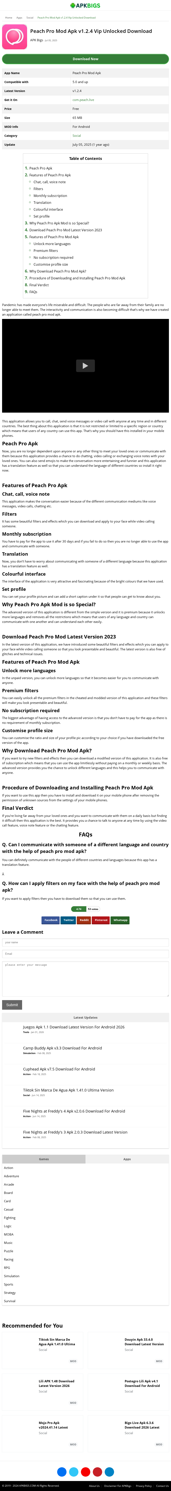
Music (8, 1243)
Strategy (10, 1293)
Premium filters (46, 250)
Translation (42, 202)
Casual (8, 1209)
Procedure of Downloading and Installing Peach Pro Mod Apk (77, 278)
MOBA (9, 1234)
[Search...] (155, 3)
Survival (9, 1301)
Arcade (9, 1184)
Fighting (9, 1218)
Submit (12, 1005)
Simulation (11, 1276)
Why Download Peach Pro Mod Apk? (57, 271)
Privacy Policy (144, 1486)
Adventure (11, 1176)
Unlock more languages (52, 243)
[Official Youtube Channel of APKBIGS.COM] (85, 1472)
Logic (7, 1226)
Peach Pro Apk (40, 168)
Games (44, 1159)
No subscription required (53, 257)
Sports (8, 1284)
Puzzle (8, 1251)
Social (29, 17)
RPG (7, 1268)
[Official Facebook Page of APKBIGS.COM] (62, 1472)
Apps (19, 17)
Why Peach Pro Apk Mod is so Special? (59, 223)
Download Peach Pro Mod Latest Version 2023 (65, 230)
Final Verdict (39, 285)
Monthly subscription (50, 195)
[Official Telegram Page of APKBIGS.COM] (109, 1472)
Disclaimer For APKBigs (117, 1486)
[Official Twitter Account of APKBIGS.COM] (73, 1472)
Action (8, 1168)
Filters (38, 189)
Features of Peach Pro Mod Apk (54, 237)
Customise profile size (51, 264)
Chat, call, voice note (50, 182)
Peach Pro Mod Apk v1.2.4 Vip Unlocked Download (67, 17)
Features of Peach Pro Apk (50, 175)
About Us (94, 1486)
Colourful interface (48, 209)
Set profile (42, 216)
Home (8, 17)
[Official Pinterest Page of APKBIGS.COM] (97, 1472)
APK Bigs (36, 40)
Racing (8, 1259)
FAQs (33, 292)
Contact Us (162, 1486)
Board (8, 1193)
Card (7, 1201)
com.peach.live (83, 100)
